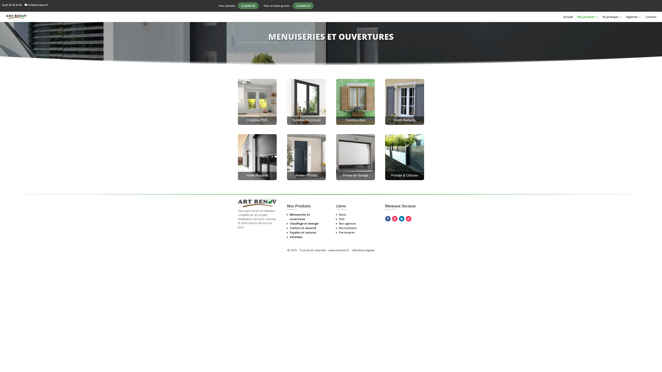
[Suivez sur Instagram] (395, 218)
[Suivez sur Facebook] (388, 218)
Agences (632, 17)
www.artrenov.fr (339, 250)
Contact (651, 17)
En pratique (610, 17)
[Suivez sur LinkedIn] (401, 218)
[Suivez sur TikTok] (408, 218)
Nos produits (586, 17)
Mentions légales (363, 250)
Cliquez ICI (248, 5)
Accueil (568, 17)
